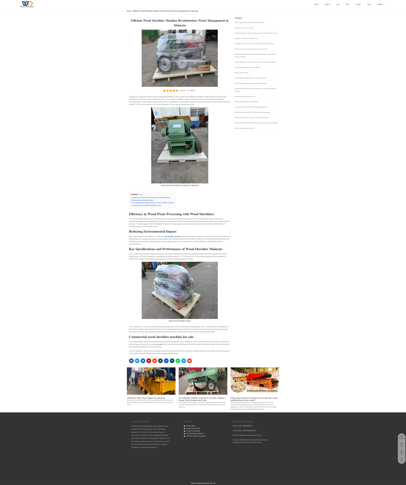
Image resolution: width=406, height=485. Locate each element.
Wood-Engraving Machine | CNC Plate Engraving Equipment (252, 112)
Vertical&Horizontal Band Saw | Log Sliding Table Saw (250, 78)
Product (327, 4)
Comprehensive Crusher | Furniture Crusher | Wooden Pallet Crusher (254, 44)
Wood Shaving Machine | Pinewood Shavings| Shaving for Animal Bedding (256, 123)
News (347, 4)
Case (337, 4)
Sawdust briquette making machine (245, 128)
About (369, 4)
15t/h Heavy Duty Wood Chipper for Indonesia (146, 398)
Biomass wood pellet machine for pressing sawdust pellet (251, 49)
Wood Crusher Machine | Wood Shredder (246, 102)
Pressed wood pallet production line (245, 96)
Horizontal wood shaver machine (244, 28)
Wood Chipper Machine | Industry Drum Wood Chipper (250, 83)
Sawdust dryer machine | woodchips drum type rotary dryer (251, 117)
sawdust (160, 344)
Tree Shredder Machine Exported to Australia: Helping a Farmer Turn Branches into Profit (202, 399)
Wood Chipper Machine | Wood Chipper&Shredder (249, 22)
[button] (131, 360)
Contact (358, 4)
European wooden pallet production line (246, 38)
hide (140, 194)
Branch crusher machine (242, 73)
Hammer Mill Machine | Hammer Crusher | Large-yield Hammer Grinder (255, 62)
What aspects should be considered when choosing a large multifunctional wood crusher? (254, 399)
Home (317, 4)
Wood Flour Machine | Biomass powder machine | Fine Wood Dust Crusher (256, 33)
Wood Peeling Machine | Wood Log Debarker (248, 67)
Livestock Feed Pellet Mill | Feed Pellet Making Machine (251, 107)
